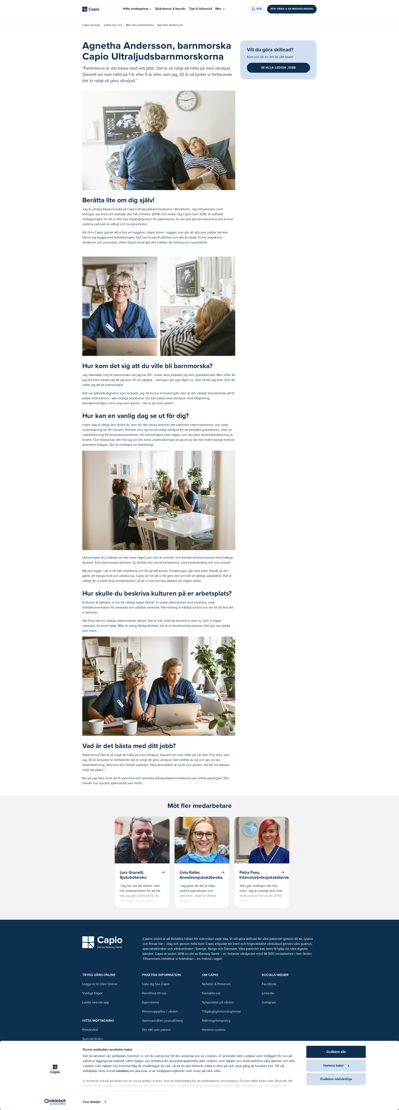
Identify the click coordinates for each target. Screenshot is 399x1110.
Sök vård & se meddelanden (292, 9)
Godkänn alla (336, 1051)
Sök (259, 9)
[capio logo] (102, 942)
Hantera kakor (333, 1065)
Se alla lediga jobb (278, 67)
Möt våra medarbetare (140, 25)
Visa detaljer (92, 1102)
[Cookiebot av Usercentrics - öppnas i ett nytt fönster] (55, 1102)
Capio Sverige (91, 25)
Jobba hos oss (112, 25)
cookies (122, 1071)
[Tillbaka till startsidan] (90, 9)
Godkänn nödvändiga (336, 1079)
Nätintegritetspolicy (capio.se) (144, 1091)
